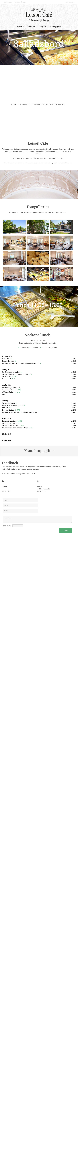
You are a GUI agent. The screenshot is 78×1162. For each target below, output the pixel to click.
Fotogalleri (42, 26)
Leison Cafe (21, 26)
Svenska (71, 2)
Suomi (66, 2)
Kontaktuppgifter (55, 26)
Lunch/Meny (32, 26)
